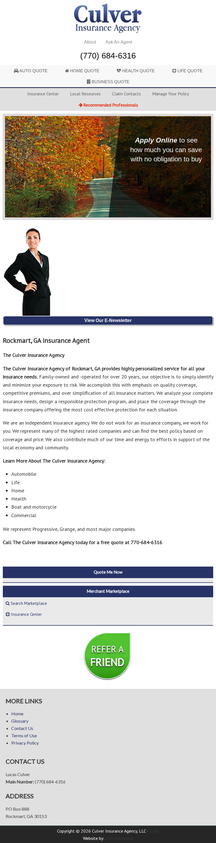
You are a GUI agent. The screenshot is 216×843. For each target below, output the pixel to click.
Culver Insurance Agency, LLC (108, 18)
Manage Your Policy (170, 93)
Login (154, 831)
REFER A (107, 656)
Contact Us (22, 728)
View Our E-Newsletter (108, 320)
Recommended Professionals (110, 105)
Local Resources (85, 93)
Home (17, 713)
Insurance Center (43, 93)
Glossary (19, 720)
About (90, 42)
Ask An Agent (118, 42)
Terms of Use (24, 735)
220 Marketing (119, 838)
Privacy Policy (25, 742)
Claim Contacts (126, 93)
